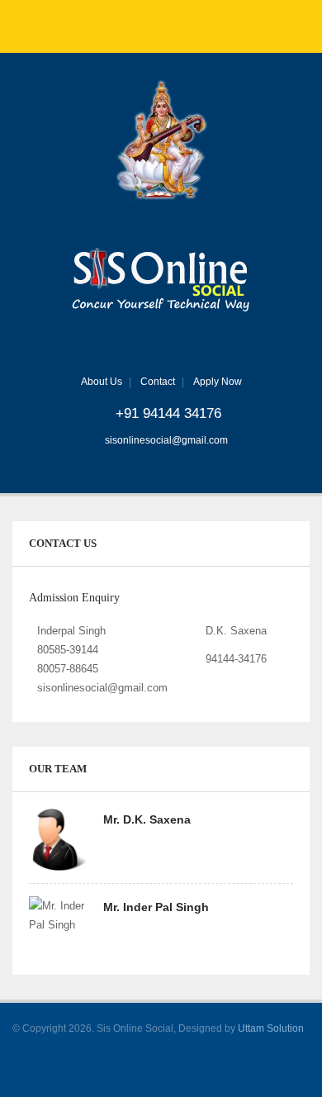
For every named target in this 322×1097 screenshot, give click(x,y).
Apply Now (217, 381)
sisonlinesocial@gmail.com (166, 440)
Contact (157, 381)
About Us (101, 381)
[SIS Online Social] (161, 281)
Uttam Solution (271, 1028)
